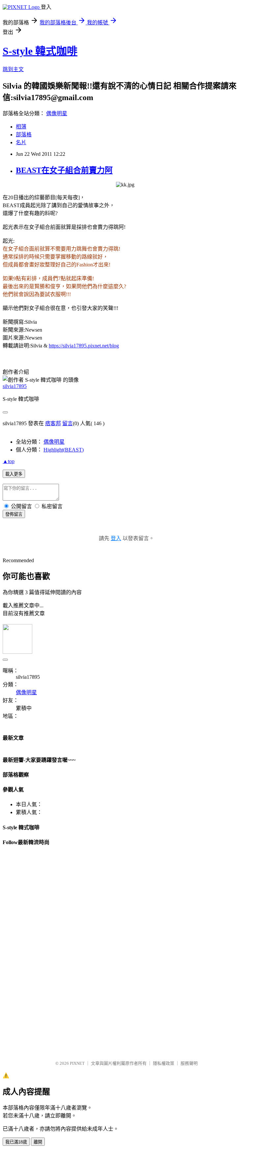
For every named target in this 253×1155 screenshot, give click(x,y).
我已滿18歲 (16, 1142)
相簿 (21, 126)
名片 (21, 142)
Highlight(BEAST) (63, 450)
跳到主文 (13, 69)
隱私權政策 (163, 1063)
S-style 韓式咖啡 (40, 51)
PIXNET (77, 1063)
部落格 (24, 134)
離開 (38, 1142)
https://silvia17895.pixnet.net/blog (84, 345)
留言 (67, 423)
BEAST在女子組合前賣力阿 (64, 170)
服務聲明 (189, 1063)
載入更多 (13, 474)
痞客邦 (53, 423)
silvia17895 (15, 386)
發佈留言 (13, 514)
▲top (8, 461)
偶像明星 (56, 113)
